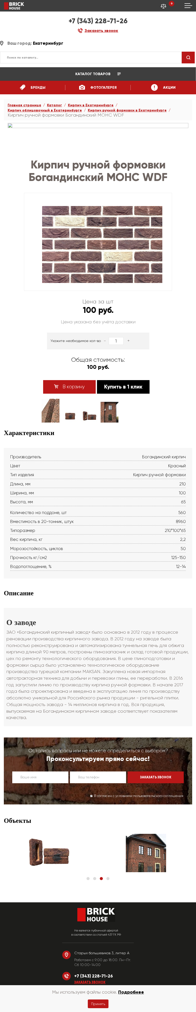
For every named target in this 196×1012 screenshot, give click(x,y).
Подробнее (131, 992)
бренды (37, 87)
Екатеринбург (48, 43)
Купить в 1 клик (123, 386)
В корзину (73, 387)
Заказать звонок (89, 982)
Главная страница (24, 105)
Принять (98, 1004)
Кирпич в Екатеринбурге (91, 105)
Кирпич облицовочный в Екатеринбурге (45, 110)
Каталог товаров (93, 74)
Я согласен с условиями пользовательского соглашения (138, 796)
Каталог (54, 105)
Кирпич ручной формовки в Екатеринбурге (127, 110)
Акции (169, 87)
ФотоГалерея (103, 87)
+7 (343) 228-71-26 (98, 21)
